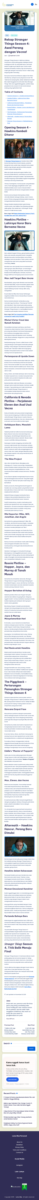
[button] (10, 1018)
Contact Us (19, 1152)
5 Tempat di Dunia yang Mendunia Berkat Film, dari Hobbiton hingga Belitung (19, 1098)
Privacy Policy (19, 1147)
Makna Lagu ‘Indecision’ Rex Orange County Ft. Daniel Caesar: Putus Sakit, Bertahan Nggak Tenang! (18, 1105)
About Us (19, 1142)
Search (7, 1043)
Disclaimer (19, 1145)
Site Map (19, 1178)
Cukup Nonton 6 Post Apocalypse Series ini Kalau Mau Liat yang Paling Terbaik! (19, 1112)
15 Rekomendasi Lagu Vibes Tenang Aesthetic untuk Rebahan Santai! (18, 1118)
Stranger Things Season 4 (13, 161)
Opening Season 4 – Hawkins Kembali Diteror (20, 96)
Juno (8, 1001)
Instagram (19, 1165)
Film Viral (14, 35)
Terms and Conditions (19, 1150)
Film (7, 35)
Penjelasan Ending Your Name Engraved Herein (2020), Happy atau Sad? (18, 1124)
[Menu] (36, 4)
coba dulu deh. (12, 1079)
